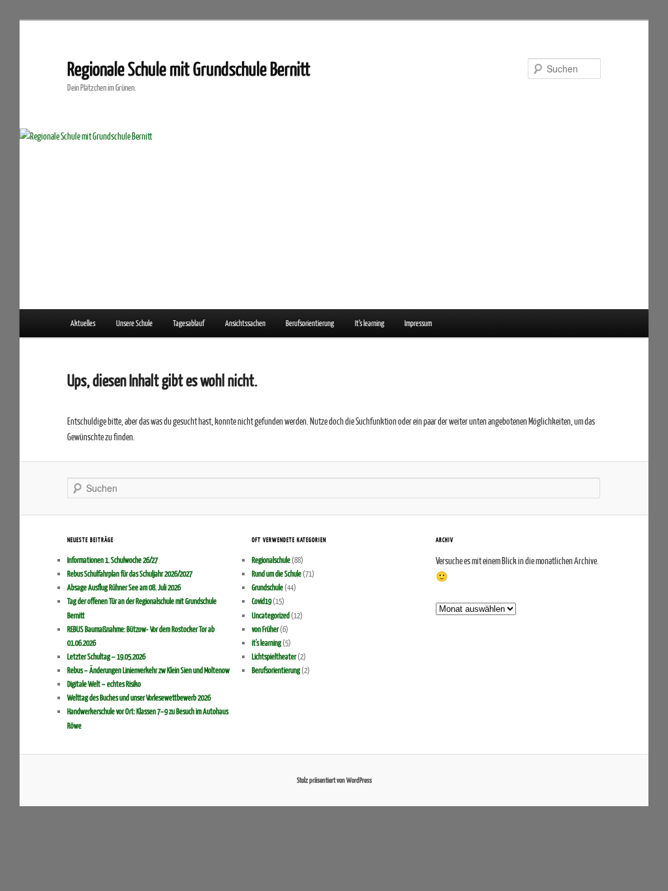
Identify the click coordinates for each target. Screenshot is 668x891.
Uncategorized (271, 615)
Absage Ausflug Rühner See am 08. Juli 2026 (124, 587)
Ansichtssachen (245, 323)
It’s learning (369, 323)
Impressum (418, 323)
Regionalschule (271, 560)
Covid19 (261, 601)
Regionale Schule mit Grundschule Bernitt (189, 68)
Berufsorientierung (310, 323)
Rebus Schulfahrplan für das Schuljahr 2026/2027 (129, 574)
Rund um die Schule (276, 574)
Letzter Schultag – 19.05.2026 (106, 656)
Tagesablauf (188, 323)
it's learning (266, 643)
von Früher (265, 629)
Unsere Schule (134, 323)
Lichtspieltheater (274, 656)
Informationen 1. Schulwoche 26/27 (112, 560)
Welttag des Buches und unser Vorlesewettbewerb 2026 (139, 697)
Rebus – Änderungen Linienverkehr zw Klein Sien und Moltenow (148, 670)
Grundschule (267, 587)
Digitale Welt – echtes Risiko (104, 684)
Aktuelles (82, 323)
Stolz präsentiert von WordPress (334, 780)
